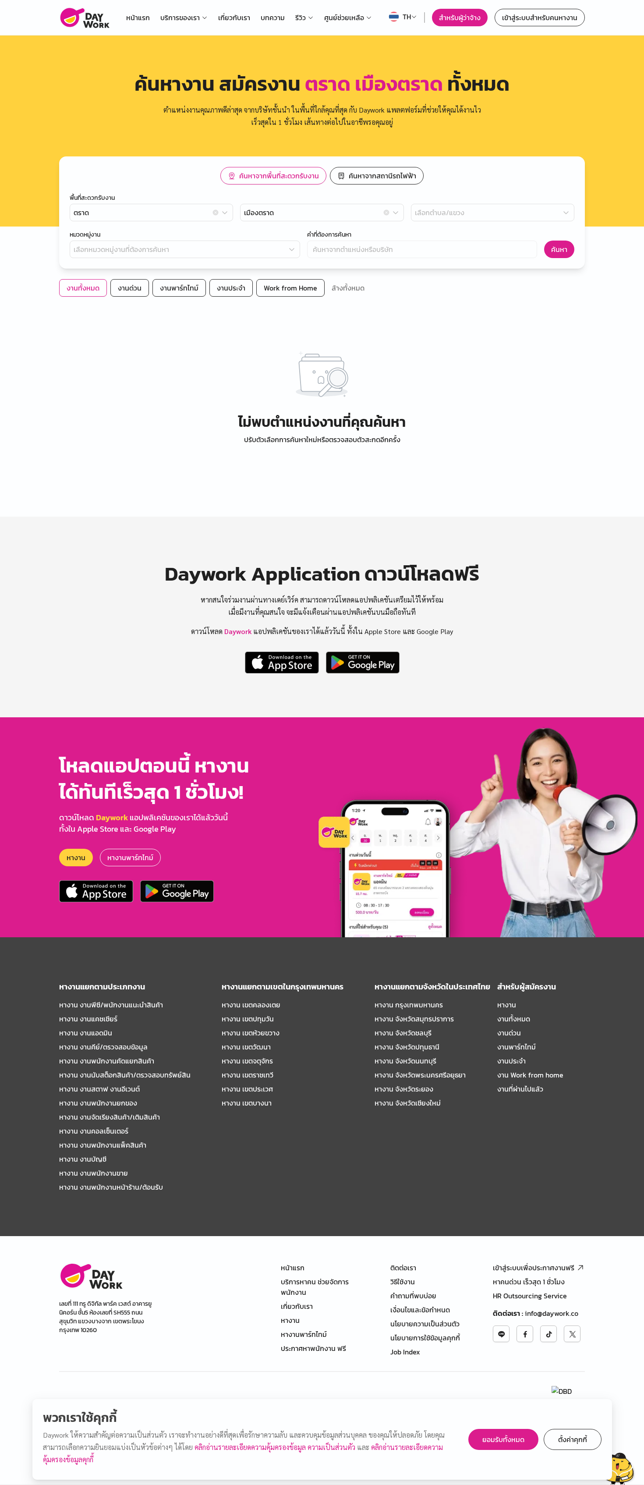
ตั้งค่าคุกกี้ (572, 1439)
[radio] (273, 175)
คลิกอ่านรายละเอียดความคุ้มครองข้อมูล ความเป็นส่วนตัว (276, 1447)
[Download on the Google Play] (363, 662)
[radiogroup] (322, 175)
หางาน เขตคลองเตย (251, 1004)
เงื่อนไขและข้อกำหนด (420, 1309)
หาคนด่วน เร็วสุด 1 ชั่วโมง (529, 1281)
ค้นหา (559, 249)
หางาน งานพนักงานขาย (93, 1173)
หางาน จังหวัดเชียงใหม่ (408, 1103)
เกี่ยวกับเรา (234, 17)
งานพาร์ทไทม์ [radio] (179, 288)
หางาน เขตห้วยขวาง (251, 1033)
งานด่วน (509, 1033)
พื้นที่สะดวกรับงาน (92, 198)
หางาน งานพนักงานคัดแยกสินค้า (106, 1061)
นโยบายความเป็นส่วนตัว (425, 1323)
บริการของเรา (180, 17)
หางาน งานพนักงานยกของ (98, 1103)
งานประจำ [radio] (231, 288)
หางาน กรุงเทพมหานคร (409, 1004)
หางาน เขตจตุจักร (247, 1061)
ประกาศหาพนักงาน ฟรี (313, 1348)
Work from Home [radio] (290, 288)
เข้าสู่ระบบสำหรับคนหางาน (539, 17)
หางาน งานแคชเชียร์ (88, 1019)
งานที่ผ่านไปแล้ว (520, 1089)
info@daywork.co (551, 1313)
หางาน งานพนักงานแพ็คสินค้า (102, 1145)
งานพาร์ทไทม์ (516, 1047)
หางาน (76, 857)
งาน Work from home (530, 1075)
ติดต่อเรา (403, 1267)
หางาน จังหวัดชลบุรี (403, 1033)
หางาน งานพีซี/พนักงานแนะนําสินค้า (111, 1004)
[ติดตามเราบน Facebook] (525, 1334)
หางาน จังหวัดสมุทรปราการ (414, 1019)
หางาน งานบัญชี (82, 1159)
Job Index (405, 1352)
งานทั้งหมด (513, 1019)
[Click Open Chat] (613, 1467)
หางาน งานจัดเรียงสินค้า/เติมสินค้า (109, 1117)
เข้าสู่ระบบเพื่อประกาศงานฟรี (533, 1267)
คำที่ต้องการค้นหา (329, 235)
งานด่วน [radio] (130, 288)
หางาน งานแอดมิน (85, 1033)
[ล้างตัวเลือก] (215, 212)
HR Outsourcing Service (530, 1295)
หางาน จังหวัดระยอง (404, 1089)
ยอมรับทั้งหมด (503, 1439)
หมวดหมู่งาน (85, 235)
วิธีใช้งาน (402, 1281)
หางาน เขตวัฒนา (246, 1047)
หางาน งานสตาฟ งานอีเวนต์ (99, 1089)
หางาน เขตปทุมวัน (248, 1019)
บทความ (273, 17)
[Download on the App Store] (282, 662)
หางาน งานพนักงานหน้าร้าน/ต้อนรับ (111, 1187)
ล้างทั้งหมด (348, 288)
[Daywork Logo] (84, 17)
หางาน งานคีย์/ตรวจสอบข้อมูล (103, 1047)
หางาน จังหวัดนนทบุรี (405, 1061)
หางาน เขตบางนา (247, 1103)
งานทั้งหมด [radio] (83, 288)
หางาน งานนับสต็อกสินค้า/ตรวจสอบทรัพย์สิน (125, 1075)
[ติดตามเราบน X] (572, 1334)
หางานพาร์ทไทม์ (130, 857)
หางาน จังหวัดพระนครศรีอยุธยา (420, 1075)
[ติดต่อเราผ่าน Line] (501, 1334)
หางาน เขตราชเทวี (247, 1075)
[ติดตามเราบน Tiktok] (548, 1334)
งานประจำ (511, 1061)
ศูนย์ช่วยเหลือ (344, 17)
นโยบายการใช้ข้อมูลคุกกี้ (425, 1338)
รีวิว (300, 17)
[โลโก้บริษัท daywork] (91, 1275)
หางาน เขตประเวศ (247, 1089)
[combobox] (151, 212)
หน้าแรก (138, 17)
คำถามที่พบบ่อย (413, 1295)
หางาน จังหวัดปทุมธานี (407, 1047)
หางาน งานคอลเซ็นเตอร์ (93, 1131)
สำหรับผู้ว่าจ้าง (460, 17)
